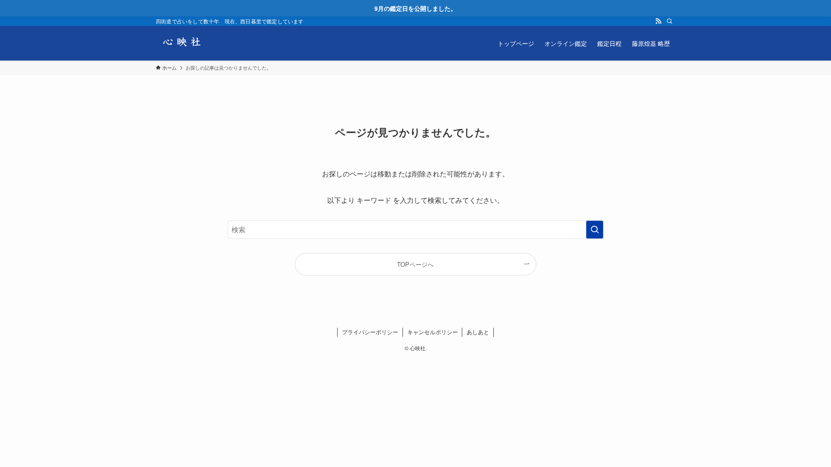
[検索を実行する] (594, 230)
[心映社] (182, 43)
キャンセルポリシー (432, 332)
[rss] (658, 21)
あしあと (478, 332)
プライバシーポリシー (370, 332)
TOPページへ (415, 264)
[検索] (669, 21)
